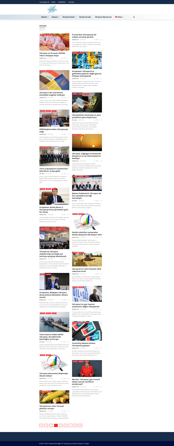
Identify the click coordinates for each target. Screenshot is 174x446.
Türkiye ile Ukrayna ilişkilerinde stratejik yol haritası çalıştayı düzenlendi (52, 254)
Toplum (54, 35)
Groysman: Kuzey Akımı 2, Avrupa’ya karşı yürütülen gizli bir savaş (53, 209)
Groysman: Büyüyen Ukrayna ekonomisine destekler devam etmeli (53, 294)
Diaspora (55, 17)
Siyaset (54, 111)
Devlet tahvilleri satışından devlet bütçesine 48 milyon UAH (87, 233)
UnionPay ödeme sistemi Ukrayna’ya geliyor (83, 344)
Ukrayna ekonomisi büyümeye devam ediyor (53, 374)
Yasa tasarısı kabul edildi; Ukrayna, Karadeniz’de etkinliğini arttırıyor (51, 336)
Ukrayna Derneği (85, 17)
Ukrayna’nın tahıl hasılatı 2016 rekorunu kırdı (86, 270)
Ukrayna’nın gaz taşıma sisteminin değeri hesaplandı (85, 305)
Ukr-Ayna (74, 120)
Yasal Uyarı (71, 2)
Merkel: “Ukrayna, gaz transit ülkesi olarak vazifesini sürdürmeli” (86, 381)
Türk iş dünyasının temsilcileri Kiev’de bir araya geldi (53, 169)
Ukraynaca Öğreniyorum (103, 17)
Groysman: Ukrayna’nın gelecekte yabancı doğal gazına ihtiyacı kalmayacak (86, 73)
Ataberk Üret (42, 58)
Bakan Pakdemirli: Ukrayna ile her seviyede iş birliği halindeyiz (86, 195)
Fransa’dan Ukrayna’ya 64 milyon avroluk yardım (84, 35)
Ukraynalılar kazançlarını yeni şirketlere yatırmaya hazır (86, 116)
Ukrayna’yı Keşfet (69, 17)
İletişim (53, 2)
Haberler (44, 17)
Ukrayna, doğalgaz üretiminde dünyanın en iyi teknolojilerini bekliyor (86, 156)
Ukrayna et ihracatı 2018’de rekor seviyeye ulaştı (52, 54)
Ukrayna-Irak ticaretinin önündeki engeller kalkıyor (52, 93)
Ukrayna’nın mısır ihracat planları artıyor (51, 407)
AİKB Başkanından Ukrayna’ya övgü (53, 130)
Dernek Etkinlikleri (45, 228)
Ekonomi (42, 35)
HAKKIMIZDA (62, 2)
